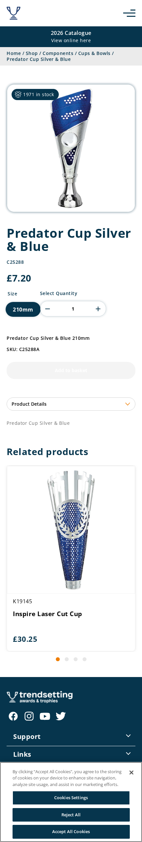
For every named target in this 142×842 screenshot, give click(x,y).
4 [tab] (85, 659)
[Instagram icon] (29, 716)
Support (27, 736)
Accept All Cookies (71, 831)
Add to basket (71, 370)
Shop (32, 53)
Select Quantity (59, 293)
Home (14, 53)
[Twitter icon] (60, 716)
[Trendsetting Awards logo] (13, 13)
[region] (71, 802)
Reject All (71, 815)
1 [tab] (58, 659)
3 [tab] (76, 659)
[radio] (23, 309)
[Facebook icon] (13, 716)
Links (22, 754)
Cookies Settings (71, 798)
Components (58, 53)
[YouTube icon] (45, 716)
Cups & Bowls (94, 53)
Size (12, 294)
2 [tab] (67, 659)
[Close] (131, 772)
